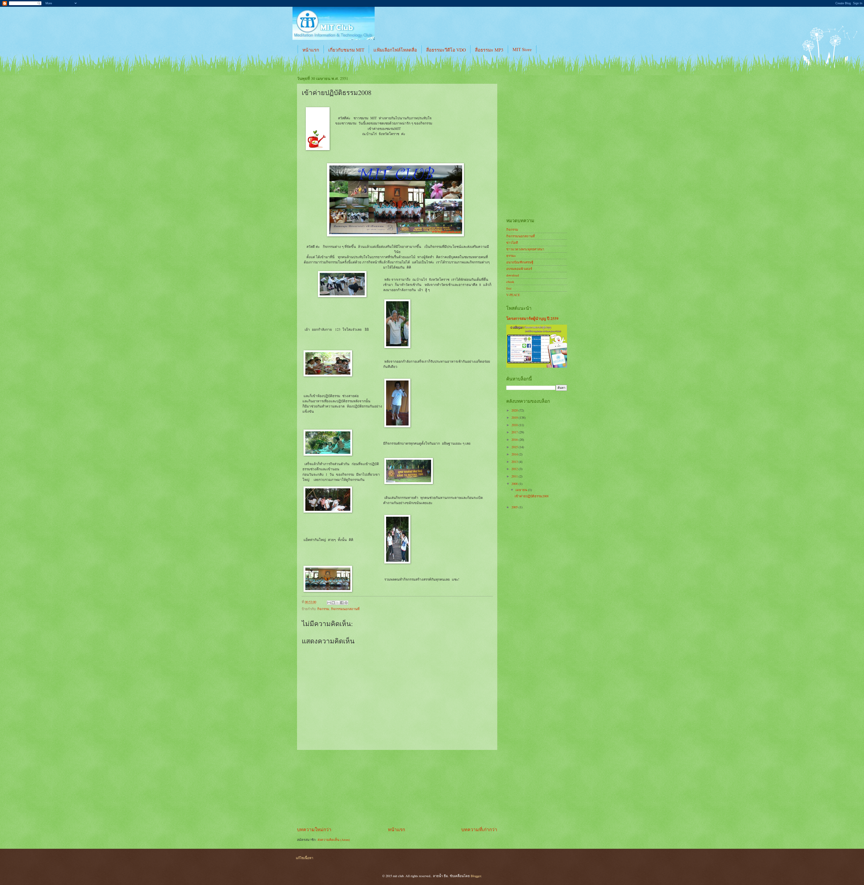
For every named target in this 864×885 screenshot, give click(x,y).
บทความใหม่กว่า (314, 829)
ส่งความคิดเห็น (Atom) (333, 839)
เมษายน (521, 489)
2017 (515, 432)
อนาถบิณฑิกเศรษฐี (519, 262)
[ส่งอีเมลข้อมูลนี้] (329, 602)
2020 (515, 410)
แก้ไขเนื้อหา (304, 858)
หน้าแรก (310, 50)
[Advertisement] (397, 787)
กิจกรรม (323, 609)
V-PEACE (513, 294)
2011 (515, 476)
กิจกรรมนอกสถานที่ (345, 609)
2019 (515, 417)
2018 (515, 425)
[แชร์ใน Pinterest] (346, 602)
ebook (510, 281)
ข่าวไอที (512, 242)
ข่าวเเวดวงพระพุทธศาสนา (525, 249)
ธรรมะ (511, 255)
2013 (515, 461)
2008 (515, 483)
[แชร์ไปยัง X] (337, 602)
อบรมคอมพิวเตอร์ (519, 268)
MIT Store (522, 49)
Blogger (476, 876)
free (509, 288)
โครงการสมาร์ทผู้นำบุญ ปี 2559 (532, 318)
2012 (515, 468)
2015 (515, 447)
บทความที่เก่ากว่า (479, 829)
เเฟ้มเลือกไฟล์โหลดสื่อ (395, 50)
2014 (515, 454)
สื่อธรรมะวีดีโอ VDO (446, 50)
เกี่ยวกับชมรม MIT (346, 50)
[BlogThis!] (333, 602)
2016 (515, 439)
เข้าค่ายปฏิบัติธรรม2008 (532, 496)
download (512, 275)
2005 (515, 507)
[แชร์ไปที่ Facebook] (342, 602)
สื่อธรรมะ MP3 (489, 50)
